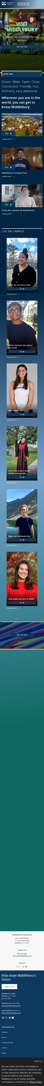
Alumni (4, 1037)
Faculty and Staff (7, 1043)
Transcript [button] (7, 139)
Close (37, 1061)
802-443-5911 (16, 1011)
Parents (4, 1048)
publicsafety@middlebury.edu (11, 1013)
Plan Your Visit (22, 47)
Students (4, 1032)
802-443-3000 (14, 1003)
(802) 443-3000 (22, 953)
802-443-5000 (6, 998)
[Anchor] (26, 231)
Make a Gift (9, 986)
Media (4, 1053)
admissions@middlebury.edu (22, 956)
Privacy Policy (36, 1082)
